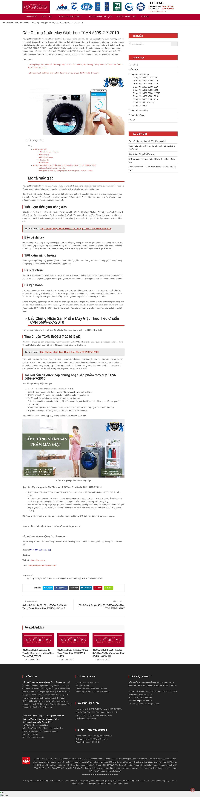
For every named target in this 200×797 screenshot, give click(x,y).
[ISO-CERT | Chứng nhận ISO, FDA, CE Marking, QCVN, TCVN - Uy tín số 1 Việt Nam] (36, 7)
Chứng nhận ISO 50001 (116, 780)
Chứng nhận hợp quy (160, 780)
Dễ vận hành (44, 162)
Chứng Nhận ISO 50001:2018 (145, 99)
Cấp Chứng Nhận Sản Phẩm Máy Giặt (70, 579)
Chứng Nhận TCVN (137, 115)
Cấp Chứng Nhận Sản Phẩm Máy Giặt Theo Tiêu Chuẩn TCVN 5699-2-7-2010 (65, 165)
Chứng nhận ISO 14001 (94, 780)
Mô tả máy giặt (41, 149)
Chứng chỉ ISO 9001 (32, 780)
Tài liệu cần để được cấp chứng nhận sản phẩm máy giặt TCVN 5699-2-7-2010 (66, 171)
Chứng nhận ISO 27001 (139, 780)
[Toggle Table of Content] (30, 146)
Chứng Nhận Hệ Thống (139, 74)
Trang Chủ (133, 65)
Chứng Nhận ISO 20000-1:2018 (146, 93)
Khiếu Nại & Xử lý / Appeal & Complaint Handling (43, 716)
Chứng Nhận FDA (140, 105)
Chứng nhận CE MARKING (99, 783)
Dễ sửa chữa (44, 160)
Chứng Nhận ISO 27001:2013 (145, 90)
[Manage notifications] (192, 790)
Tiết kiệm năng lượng (47, 157)
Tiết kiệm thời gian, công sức (49, 152)
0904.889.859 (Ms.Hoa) (40, 550)
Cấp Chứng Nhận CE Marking (141, 154)
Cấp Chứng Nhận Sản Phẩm (42, 579)
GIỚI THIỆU (134, 69)
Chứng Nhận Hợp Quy (138, 110)
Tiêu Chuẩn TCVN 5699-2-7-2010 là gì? (53, 168)
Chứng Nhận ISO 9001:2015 (145, 78)
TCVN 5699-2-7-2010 (94, 579)
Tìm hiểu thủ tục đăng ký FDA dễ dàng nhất (147, 141)
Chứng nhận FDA (120, 783)
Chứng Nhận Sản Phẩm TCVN (20, 23)
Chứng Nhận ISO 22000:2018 (145, 87)
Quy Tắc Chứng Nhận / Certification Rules (40, 719)
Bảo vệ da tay (44, 154)
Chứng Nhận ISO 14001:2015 (145, 84)
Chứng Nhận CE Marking (143, 102)
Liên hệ (132, 120)
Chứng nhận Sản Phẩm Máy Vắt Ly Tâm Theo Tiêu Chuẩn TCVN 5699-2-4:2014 (63, 73)
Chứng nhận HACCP (74, 780)
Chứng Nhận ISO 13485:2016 (145, 81)
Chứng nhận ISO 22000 (53, 780)
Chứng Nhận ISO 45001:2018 (145, 96)
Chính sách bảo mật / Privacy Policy (37, 722)
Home (2, 23)
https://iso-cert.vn (38, 560)
